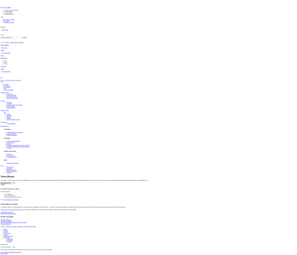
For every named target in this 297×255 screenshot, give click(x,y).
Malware (9, 144)
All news (9, 172)
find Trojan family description (11, 199)
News (5, 88)
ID (20, 80)
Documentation (8, 13)
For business (7, 85)
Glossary (9, 148)
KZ (14, 80)
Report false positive (12, 96)
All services (10, 94)
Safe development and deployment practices (11, 252)
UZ (16, 80)
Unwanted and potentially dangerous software (18, 145)
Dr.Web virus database (17, 226)
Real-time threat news (12, 171)
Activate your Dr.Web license (11, 10)
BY (18, 80)
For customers (7, 233)
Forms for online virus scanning (14, 105)
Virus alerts (9, 168)
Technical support (8, 11)
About (8, 114)
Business (6, 230)
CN (4, 80)
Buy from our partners (9, 19)
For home (6, 84)
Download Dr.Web (8, 14)
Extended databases (11, 133)
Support (6, 232)
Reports (9, 116)
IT (11, 80)
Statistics (9, 118)
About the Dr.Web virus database (15, 132)
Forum (2, 55)
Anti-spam (8, 226)
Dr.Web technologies (12, 135)
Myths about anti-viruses (13, 163)
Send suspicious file (11, 95)
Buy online (6, 21)
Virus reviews (10, 167)
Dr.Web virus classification (13, 141)
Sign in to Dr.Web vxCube (13, 119)
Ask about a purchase (9, 22)
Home (5, 229)
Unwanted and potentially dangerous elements (18, 146)
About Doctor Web (8, 90)
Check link (9, 103)
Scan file (9, 102)
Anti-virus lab (7, 87)
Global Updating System (30, 226)
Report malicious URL (12, 98)
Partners (6, 234)
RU (2, 80)
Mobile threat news (11, 170)
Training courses (11, 155)
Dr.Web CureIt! (10, 106)
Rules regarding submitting (16, 42)
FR (9, 80)
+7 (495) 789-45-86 (5, 53)
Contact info (7, 237)
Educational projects (12, 157)
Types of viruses (11, 142)
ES (8, 80)
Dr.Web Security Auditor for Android (10, 209)
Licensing (9, 115)
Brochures (9, 154)
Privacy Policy (4, 253)
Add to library (5, 30)
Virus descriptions (11, 123)
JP (12, 80)
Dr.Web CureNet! (11, 107)
